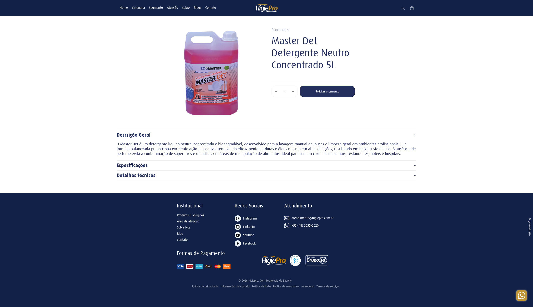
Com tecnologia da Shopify (276, 280)
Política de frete (261, 286)
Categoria (138, 7)
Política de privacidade (205, 286)
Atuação (172, 7)
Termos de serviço (327, 286)
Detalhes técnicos (136, 175)
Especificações (132, 165)
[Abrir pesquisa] (403, 8)
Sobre (186, 7)
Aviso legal (307, 286)
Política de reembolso (286, 286)
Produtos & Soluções (190, 215)
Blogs (197, 7)
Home (124, 7)
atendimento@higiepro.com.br (312, 218)
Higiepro (253, 280)
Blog (180, 233)
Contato (210, 7)
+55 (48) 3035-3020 (305, 225)
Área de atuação (188, 221)
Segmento (156, 7)
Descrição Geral (134, 135)
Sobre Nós (183, 227)
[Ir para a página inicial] (266, 8)
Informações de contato (235, 286)
